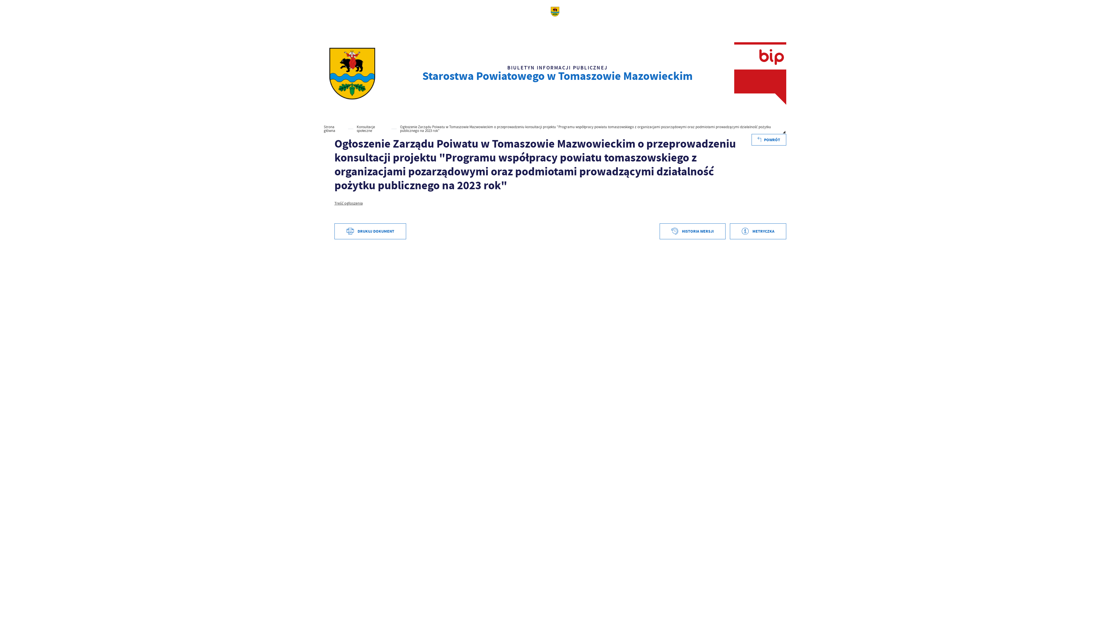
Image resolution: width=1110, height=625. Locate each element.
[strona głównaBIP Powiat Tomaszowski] (352, 73)
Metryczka (763, 231)
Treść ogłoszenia (348, 203)
